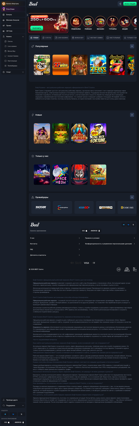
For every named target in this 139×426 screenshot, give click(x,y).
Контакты (33, 244)
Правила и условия (92, 238)
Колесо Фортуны (12, 3)
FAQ (31, 249)
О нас (32, 238)
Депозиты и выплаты (38, 255)
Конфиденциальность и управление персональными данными (108, 244)
